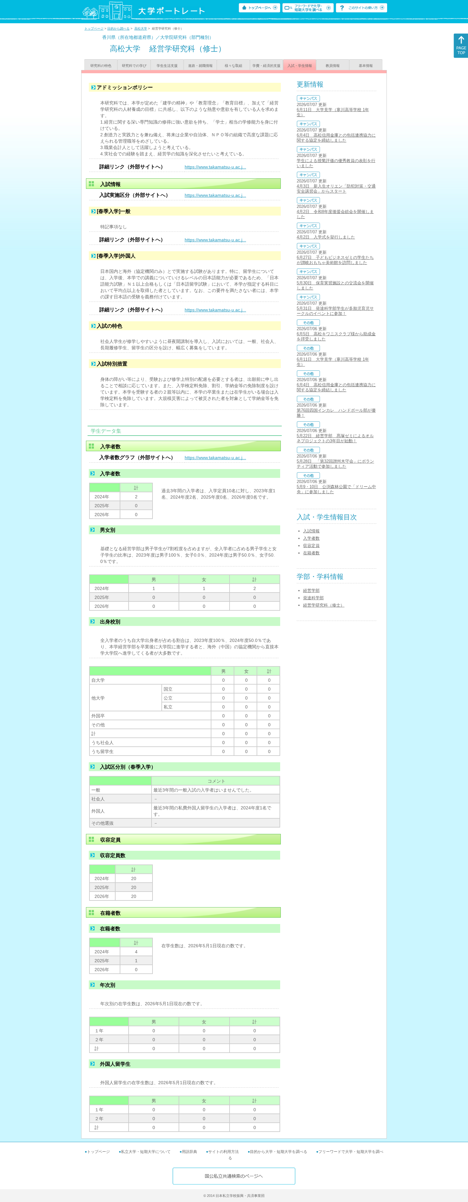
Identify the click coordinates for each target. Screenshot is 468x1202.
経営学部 (311, 590)
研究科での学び (134, 66)
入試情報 (311, 531)
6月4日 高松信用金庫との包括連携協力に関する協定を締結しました (336, 138)
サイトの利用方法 (223, 1151)
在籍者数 (311, 553)
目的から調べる (118, 28)
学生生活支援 (167, 66)
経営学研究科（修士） (323, 605)
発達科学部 (313, 597)
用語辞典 (189, 1151)
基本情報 (366, 66)
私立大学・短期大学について (146, 1151)
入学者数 (311, 538)
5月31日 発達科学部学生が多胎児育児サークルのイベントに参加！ (335, 311)
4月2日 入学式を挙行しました (326, 237)
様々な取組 (233, 66)
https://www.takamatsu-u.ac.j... (215, 166)
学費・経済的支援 (266, 66)
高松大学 (140, 28)
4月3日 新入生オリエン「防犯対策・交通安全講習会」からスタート (336, 189)
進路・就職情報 (200, 66)
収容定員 (311, 545)
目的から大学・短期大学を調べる (278, 1151)
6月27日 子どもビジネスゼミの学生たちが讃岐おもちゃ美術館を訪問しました (335, 260)
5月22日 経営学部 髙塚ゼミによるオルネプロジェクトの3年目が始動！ (335, 438)
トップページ (93, 28)
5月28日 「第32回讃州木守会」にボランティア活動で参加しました (335, 464)
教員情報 (333, 66)
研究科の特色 (100, 66)
